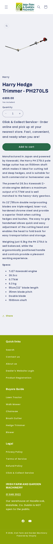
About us (11, 363)
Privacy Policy (14, 451)
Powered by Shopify (26, 536)
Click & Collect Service (20, 472)
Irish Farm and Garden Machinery (30, 533)
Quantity (7, 107)
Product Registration (19, 377)
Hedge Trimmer (15, 425)
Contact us (13, 356)
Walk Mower (13, 404)
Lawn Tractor (14, 397)
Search (10, 349)
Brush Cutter (14, 418)
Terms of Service (16, 458)
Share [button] (9, 315)
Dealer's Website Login (20, 370)
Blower (10, 432)
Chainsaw (12, 411)
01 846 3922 (13, 494)
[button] (6, 7)
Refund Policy (14, 465)
